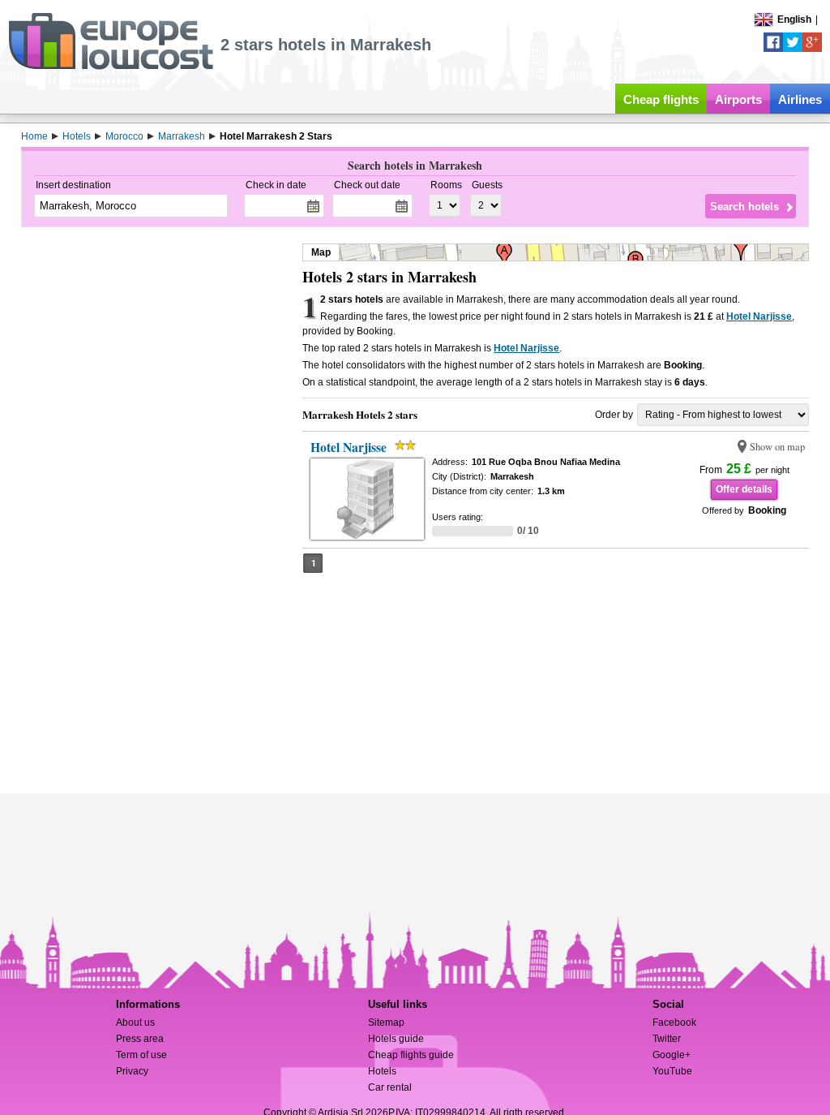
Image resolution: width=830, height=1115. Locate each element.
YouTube (672, 1071)
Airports (738, 99)
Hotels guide (396, 1038)
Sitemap (386, 1022)
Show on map (777, 447)
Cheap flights (661, 99)
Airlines (800, 99)
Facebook (674, 1022)
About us (135, 1022)
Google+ (671, 1055)
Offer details (744, 489)
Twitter (666, 1038)
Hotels (382, 1071)
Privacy (132, 1071)
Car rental (390, 1087)
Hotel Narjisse (759, 316)
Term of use (141, 1055)
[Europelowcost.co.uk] (110, 66)
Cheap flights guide (411, 1055)
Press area (140, 1038)
